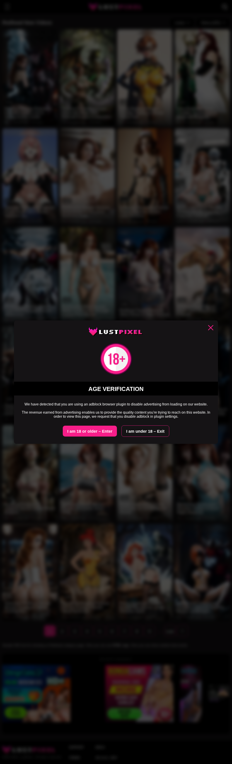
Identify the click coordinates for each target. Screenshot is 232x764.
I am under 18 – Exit (145, 431)
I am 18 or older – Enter (89, 431)
